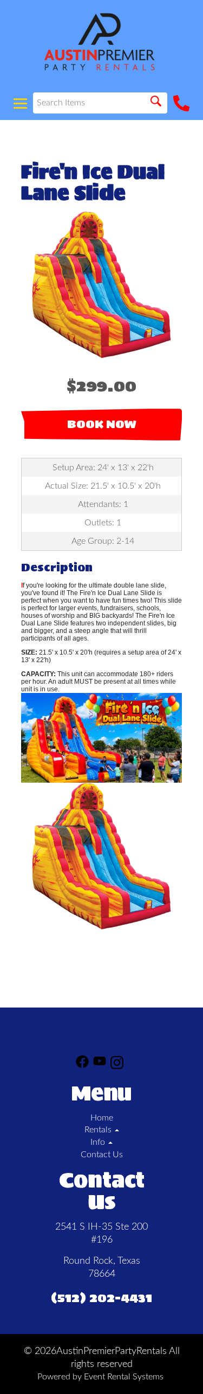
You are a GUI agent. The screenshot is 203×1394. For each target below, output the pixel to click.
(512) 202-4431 (101, 1297)
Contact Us (102, 1154)
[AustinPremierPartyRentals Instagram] (116, 1064)
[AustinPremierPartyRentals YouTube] (99, 1064)
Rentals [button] (99, 1129)
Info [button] (98, 1142)
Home (101, 1117)
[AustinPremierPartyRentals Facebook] (82, 1064)
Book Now (101, 424)
